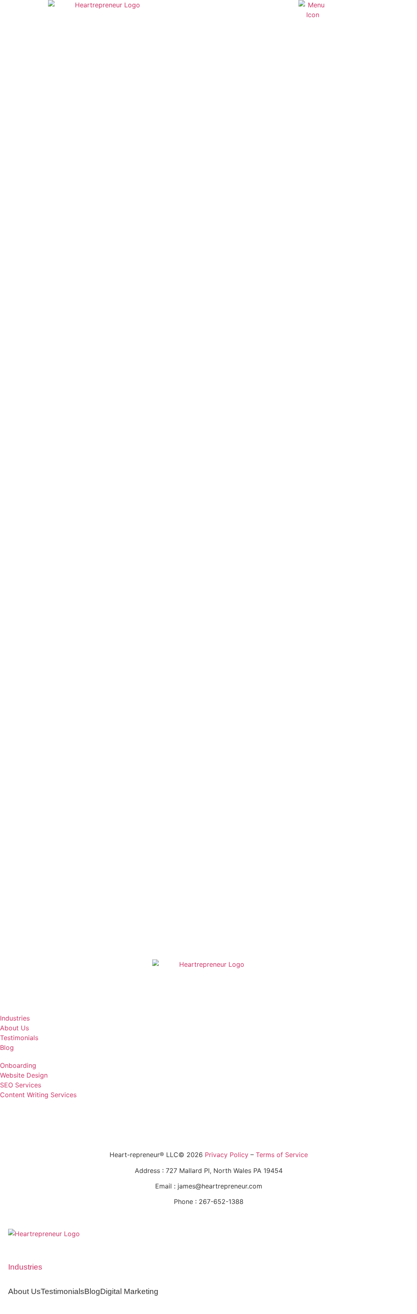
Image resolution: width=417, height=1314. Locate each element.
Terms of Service (282, 1155)
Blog (92, 1291)
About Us (24, 1291)
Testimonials (62, 1291)
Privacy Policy (226, 1155)
